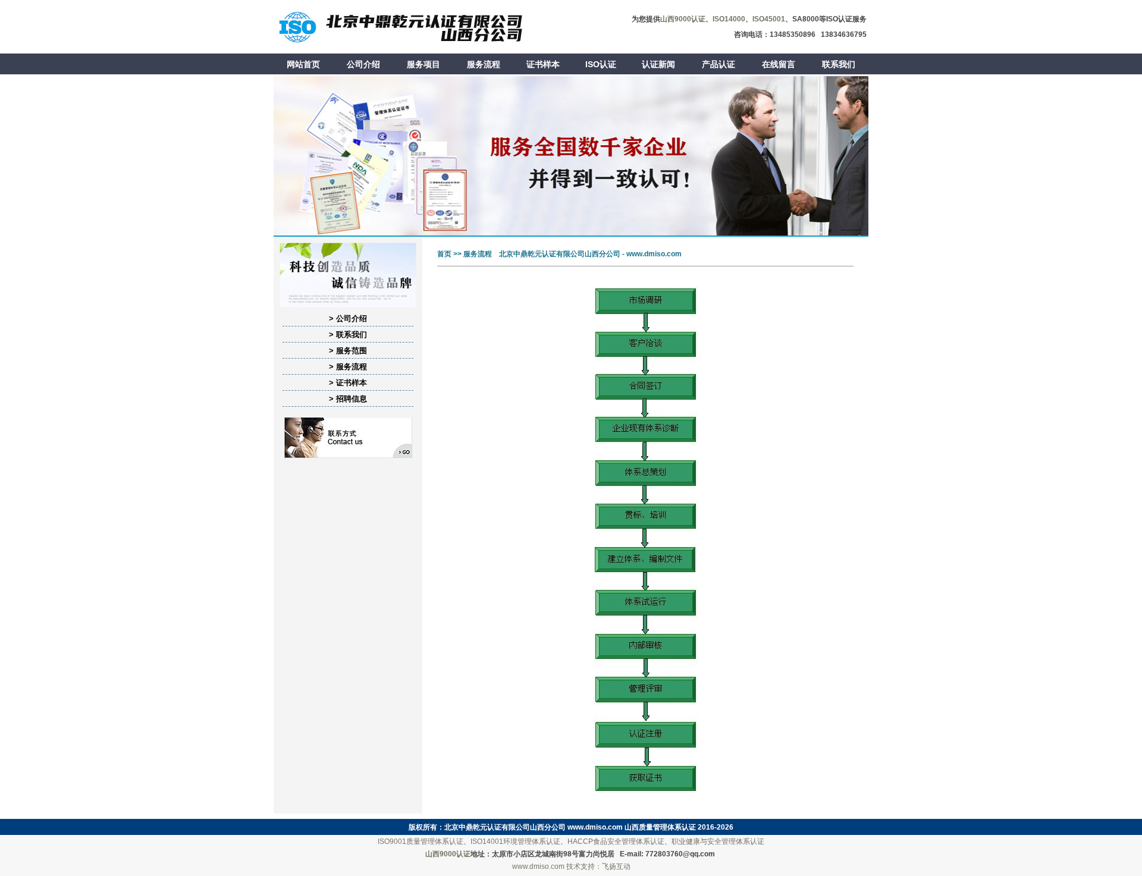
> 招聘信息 (348, 398)
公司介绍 (363, 64)
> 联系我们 (348, 334)
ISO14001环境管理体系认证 (515, 841)
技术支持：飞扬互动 (598, 866)
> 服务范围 (348, 350)
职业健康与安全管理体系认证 (718, 841)
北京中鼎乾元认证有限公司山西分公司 (505, 827)
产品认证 (718, 64)
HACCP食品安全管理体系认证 (615, 841)
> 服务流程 (348, 366)
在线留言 (778, 64)
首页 (444, 254)
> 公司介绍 (348, 318)
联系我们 (838, 64)
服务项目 (423, 64)
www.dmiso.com (595, 827)
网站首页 (303, 64)
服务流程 (483, 64)
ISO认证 (600, 64)
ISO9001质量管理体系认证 (420, 841)
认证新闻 (658, 64)
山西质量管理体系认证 (660, 827)
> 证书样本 (348, 382)
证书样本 (543, 64)
